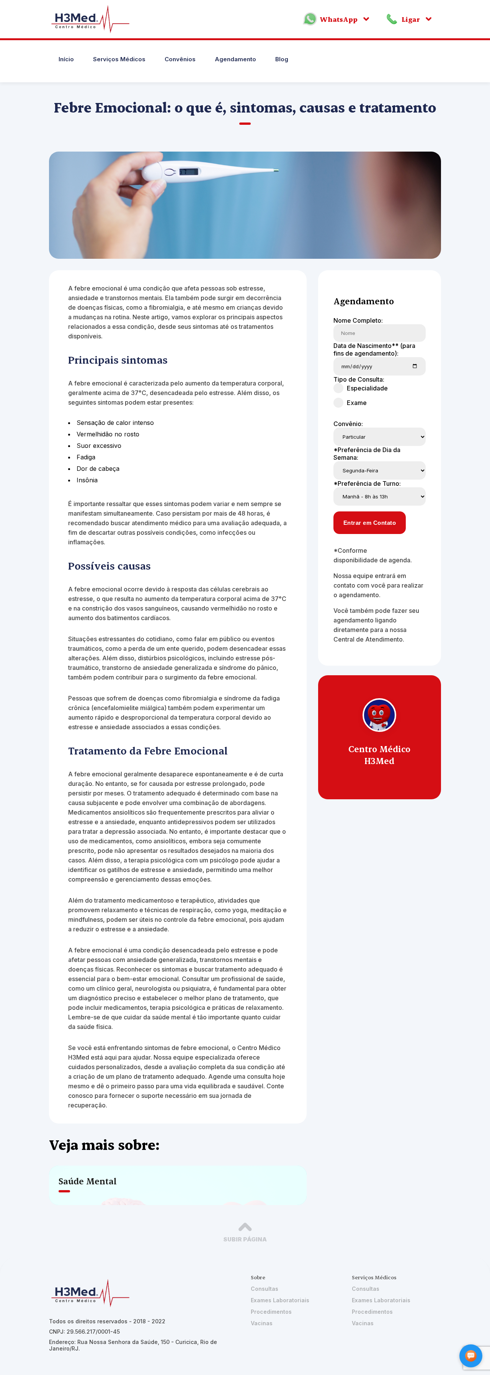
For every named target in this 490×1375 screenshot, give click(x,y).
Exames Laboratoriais (280, 1300)
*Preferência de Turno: (367, 483)
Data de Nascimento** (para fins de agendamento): (374, 349)
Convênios (180, 59)
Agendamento (235, 59)
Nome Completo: (358, 320)
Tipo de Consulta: (358, 379)
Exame (357, 403)
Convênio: (348, 424)
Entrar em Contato (369, 522)
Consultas (264, 1288)
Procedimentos (271, 1311)
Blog (281, 59)
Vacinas (262, 1323)
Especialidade (367, 388)
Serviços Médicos (119, 59)
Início (66, 59)
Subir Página (245, 1239)
